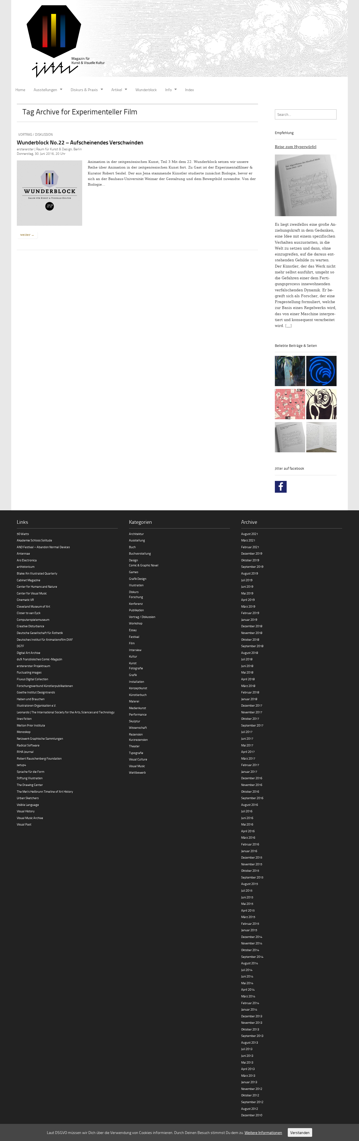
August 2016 (249, 805)
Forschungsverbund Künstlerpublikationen (45, 686)
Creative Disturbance (30, 626)
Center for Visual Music (32, 593)
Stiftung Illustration (30, 778)
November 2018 (251, 633)
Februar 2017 (250, 765)
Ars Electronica (27, 560)
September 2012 (252, 1102)
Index (189, 89)
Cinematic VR (25, 600)
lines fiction (24, 718)
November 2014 (251, 943)
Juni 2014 (247, 976)
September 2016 (252, 798)
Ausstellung (137, 540)
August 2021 (249, 534)
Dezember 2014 (251, 937)
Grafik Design (137, 579)
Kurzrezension (138, 739)
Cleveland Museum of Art (33, 606)
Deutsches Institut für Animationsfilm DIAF (45, 639)
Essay (133, 630)
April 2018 (248, 679)
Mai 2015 (247, 904)
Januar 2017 (249, 771)
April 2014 (248, 989)
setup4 (21, 765)
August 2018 (249, 653)
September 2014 (252, 957)
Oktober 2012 (250, 1095)
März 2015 (248, 917)
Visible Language (28, 805)
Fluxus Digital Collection (32, 679)
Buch (132, 547)
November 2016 (251, 785)
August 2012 (249, 1109)
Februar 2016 (250, 844)
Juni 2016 (247, 818)
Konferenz (136, 603)
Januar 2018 (249, 699)
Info (168, 89)
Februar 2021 (250, 547)
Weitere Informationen (263, 1132)
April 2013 (248, 1069)
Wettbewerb (137, 772)
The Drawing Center (30, 785)
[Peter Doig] (290, 372)
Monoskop (24, 732)
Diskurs (134, 592)
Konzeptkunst (138, 688)
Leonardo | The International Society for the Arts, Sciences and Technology (65, 712)
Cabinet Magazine (28, 580)
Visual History (25, 811)
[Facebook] (281, 487)
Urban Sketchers (28, 798)
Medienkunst (137, 708)
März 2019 (248, 606)
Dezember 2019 (251, 553)
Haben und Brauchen (31, 699)
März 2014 (248, 996)
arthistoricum (25, 566)
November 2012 (251, 1089)
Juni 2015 (247, 897)
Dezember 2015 (251, 857)
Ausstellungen (45, 89)
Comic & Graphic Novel (143, 565)
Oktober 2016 (250, 791)
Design (133, 560)
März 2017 (248, 758)
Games (133, 572)
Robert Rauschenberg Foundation (39, 758)
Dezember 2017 (251, 705)
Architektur (136, 534)
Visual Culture (138, 759)
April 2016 (248, 831)
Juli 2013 (246, 1049)
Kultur (133, 656)
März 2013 (248, 1075)
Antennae (23, 553)
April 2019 (248, 600)
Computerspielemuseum (33, 619)
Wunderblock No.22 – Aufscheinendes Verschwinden (80, 142)
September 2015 (252, 877)
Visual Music (137, 766)
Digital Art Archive (28, 653)
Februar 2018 (250, 692)
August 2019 (249, 573)
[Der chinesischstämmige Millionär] (321, 438)
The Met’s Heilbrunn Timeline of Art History (45, 791)
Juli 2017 (246, 732)
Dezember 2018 (251, 626)
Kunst (133, 663)
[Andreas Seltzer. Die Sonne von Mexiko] (290, 405)
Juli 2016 (246, 811)
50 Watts (23, 534)
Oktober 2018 (250, 639)
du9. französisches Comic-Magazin (39, 659)
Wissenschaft (138, 727)
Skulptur (134, 721)
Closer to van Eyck (28, 613)
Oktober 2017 (250, 718)
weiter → (27, 235)
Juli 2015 (246, 890)
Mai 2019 (247, 593)
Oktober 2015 (250, 870)
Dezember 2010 (251, 1115)
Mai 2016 (247, 824)
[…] (288, 326)
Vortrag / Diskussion (35, 134)
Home (20, 89)
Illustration (136, 585)
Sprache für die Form (30, 771)
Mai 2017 (247, 745)
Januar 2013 (249, 1082)
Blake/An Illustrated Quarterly (37, 573)
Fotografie (136, 668)
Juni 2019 (247, 586)
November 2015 (251, 864)
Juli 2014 (246, 970)
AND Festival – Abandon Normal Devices (43, 547)
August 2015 (249, 884)
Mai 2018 (247, 672)
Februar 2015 (250, 923)
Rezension (136, 734)
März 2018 (248, 686)
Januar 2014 (249, 1009)
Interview (135, 650)
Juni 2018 (247, 666)
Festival (134, 637)
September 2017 (252, 725)
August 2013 (249, 1042)
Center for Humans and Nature (37, 586)
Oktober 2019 (250, 560)
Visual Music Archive (30, 818)
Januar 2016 (249, 851)
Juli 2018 (246, 659)
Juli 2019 (246, 580)
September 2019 (252, 566)
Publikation (136, 610)
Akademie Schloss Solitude (34, 540)
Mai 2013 (247, 1062)
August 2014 (249, 963)
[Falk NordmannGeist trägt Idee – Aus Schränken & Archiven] (321, 405)
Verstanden (300, 1132)
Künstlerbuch (138, 695)
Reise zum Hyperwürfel (295, 146)
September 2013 (252, 1036)
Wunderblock (146, 89)
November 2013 (251, 1022)
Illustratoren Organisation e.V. (36, 705)
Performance (138, 714)
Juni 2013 (247, 1056)
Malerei (134, 701)
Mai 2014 (247, 983)
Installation (136, 681)
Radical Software (28, 745)
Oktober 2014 (250, 950)
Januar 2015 (249, 930)
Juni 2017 (247, 738)
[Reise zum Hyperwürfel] (290, 438)
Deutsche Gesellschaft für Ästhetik (40, 633)
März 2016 (248, 837)
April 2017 (248, 752)
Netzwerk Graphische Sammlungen (40, 738)
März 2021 (248, 540)
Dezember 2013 (251, 1016)
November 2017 (251, 712)
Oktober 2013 (250, 1029)
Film (132, 643)
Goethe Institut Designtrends (36, 692)
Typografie (136, 753)
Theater (134, 746)
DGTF (20, 646)
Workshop (135, 623)
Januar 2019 (249, 619)
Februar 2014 (250, 1003)
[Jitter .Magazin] (179, 42)
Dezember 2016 (251, 778)
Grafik (133, 675)
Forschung (136, 597)
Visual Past (24, 824)
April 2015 (248, 910)
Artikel (116, 89)
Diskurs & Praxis (84, 89)
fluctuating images (29, 672)
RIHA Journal (25, 752)
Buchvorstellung (140, 553)
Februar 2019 (250, 613)
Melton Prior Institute (31, 725)
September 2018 (252, 646)
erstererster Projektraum (33, 666)
